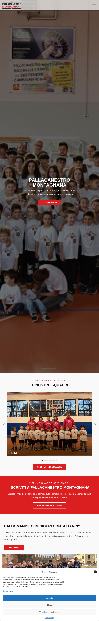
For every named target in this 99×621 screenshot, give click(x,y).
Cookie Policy (49, 618)
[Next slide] (95, 424)
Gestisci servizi (8, 591)
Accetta (49, 598)
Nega (49, 605)
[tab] (42, 460)
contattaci (14, 547)
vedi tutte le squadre (49, 466)
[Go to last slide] (4, 424)
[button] (95, 572)
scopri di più (49, 202)
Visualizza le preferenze (49, 612)
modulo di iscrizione (49, 505)
